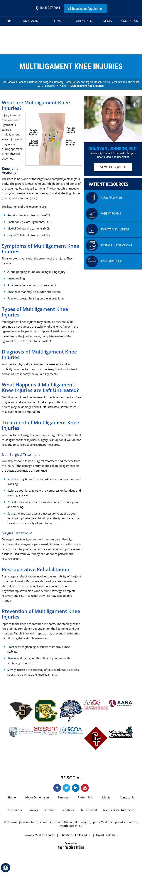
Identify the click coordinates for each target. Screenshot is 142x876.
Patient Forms (110, 213)
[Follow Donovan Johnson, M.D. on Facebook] (57, 788)
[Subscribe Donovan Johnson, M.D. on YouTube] (85, 788)
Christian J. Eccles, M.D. (75, 835)
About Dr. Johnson (37, 797)
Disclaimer (15, 810)
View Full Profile (113, 167)
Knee (63, 86)
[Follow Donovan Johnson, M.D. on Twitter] (66, 788)
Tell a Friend (89, 810)
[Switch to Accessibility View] (5, 867)
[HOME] (9, 21)
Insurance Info (111, 261)
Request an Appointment (88, 9)
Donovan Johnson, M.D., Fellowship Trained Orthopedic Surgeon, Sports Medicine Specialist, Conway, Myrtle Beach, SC (72, 824)
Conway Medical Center (39, 835)
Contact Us (127, 797)
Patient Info (85, 797)
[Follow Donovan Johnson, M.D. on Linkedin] (76, 788)
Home (12, 797)
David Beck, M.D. (107, 835)
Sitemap (49, 810)
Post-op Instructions (116, 245)
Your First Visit (111, 197)
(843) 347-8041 (50, 8)
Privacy (33, 810)
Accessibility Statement (118, 810)
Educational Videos (114, 229)
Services (50, 86)
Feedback (68, 810)
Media (106, 797)
